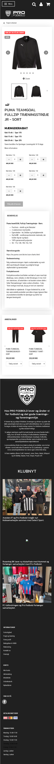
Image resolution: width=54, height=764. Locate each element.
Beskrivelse (12, 216)
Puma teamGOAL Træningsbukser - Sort (13, 351)
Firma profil (7, 640)
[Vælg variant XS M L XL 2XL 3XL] (37, 363)
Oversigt (6, 654)
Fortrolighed (7, 632)
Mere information (11, 148)
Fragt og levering (9, 636)
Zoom (27, 79)
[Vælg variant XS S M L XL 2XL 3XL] (14, 363)
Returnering (7, 647)
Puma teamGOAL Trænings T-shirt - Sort (36, 351)
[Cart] (48, 4)
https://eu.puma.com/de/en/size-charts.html (23, 255)
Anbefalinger (11, 319)
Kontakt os (6, 650)
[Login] (41, 4)
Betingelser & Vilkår (10, 643)
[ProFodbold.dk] (27, 13)
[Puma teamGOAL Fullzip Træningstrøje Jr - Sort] (27, 52)
